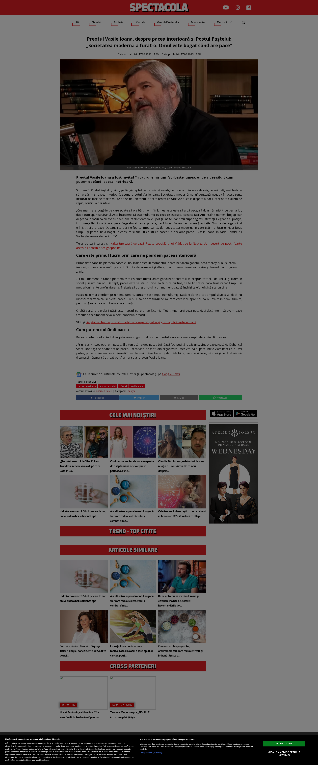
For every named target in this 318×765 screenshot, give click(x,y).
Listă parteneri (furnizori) (151, 753)
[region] (159, 750)
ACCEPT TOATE (284, 743)
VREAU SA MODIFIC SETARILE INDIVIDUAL (284, 753)
